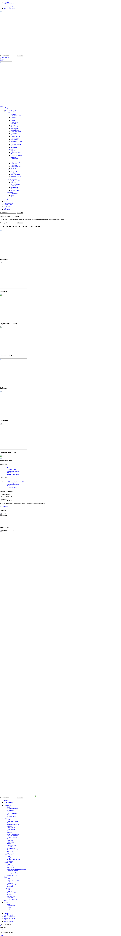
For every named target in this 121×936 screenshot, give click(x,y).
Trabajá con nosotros (13, 474)
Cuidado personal (12, 179)
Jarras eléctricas (15, 130)
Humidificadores (15, 174)
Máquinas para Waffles (13, 859)
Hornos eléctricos (15, 128)
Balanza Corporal (12, 866)
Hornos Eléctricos (12, 837)
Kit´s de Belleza (15, 184)
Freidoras (13, 125)
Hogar (9, 160)
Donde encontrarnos (12, 487)
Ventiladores (14, 171)
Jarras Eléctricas (11, 839)
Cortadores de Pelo (12, 870)
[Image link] (5, 457)
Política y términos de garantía (15, 481)
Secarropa (10, 886)
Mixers (13, 135)
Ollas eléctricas (15, 138)
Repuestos (10, 192)
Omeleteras (14, 147)
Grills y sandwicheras (17, 127)
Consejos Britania (12, 469)
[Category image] (13, 255)
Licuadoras (14, 119)
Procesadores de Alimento (14, 850)
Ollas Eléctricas (11, 847)
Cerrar (2, 926)
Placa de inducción (12, 835)
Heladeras (13, 157)
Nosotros (9, 472)
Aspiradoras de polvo (17, 162)
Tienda (9, 468)
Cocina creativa (11, 143)
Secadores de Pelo (16, 190)
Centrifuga (14, 163)
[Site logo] (6, 54)
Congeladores (14, 158)
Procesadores (14, 139)
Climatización (11, 170)
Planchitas (13, 182)
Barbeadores (14, 187)
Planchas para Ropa (12, 885)
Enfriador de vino (15, 152)
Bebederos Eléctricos (13, 824)
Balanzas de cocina (16, 131)
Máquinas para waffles (17, 146)
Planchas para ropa (16, 166)
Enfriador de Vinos (12, 893)
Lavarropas (14, 165)
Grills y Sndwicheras (13, 834)
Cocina (9, 112)
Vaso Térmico (11, 853)
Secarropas (14, 168)
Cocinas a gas (14, 120)
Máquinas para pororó (17, 144)
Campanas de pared (16, 141)
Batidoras (13, 114)
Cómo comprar (11, 483)
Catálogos (10, 486)
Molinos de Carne (12, 845)
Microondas (14, 133)
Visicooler (13, 154)
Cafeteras (13, 117)
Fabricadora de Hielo (16, 155)
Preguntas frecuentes (13, 471)
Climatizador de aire (12, 812)
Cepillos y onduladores (17, 181)
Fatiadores (13, 123)
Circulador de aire (12, 813)
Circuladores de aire (16, 176)
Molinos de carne (15, 136)
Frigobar (13, 150)
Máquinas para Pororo (13, 858)
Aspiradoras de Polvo (13, 880)
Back (8, 807)
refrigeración (10, 149)
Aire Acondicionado (16, 178)
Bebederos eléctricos (16, 115)
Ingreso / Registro (8, 921)
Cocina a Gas (11, 827)
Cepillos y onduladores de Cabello (16, 869)
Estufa (9, 815)
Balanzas (13, 185)
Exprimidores (14, 122)
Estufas (13, 173)
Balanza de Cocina (12, 821)
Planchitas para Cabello (13, 874)
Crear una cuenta (4, 935)
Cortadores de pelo (16, 189)
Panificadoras (11, 848)
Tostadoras (10, 851)
